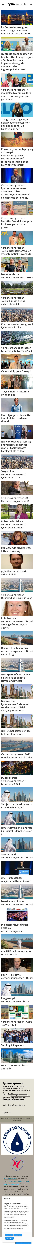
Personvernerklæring (13, 1088)
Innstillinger (9, 1238)
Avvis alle (9, 1235)
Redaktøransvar (17, 1120)
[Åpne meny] (3, 4)
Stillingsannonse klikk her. (18, 1098)
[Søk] (31, 4)
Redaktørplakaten (10, 1179)
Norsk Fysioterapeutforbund (17, 1094)
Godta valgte (18, 1235)
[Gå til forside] (18, 4)
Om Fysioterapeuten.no (16, 1099)
